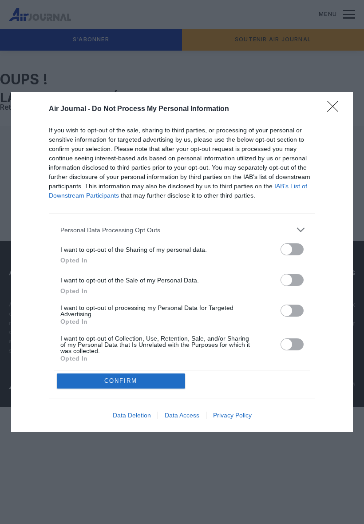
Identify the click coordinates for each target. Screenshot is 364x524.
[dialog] (182, 262)
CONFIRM (120, 380)
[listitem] (182, 229)
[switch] (292, 249)
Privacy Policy (232, 415)
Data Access (182, 415)
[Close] (335, 109)
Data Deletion (132, 415)
